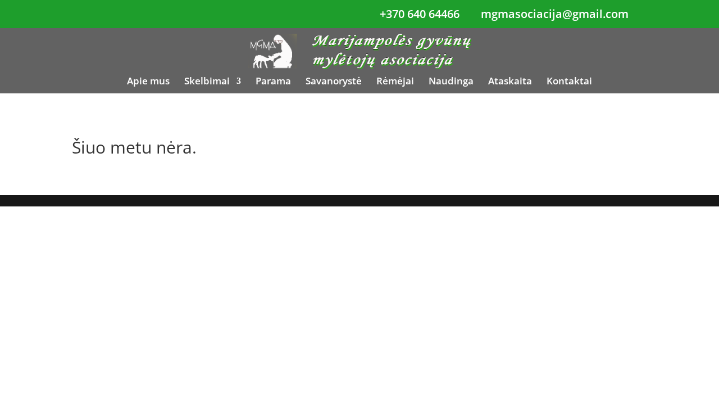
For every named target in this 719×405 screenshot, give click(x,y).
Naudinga (451, 82)
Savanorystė (334, 82)
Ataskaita (510, 82)
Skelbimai (207, 82)
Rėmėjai (395, 82)
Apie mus (148, 82)
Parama (273, 82)
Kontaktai (569, 82)
